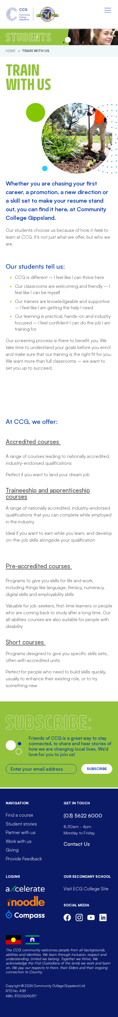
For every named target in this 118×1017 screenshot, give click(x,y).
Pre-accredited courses (39, 566)
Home (10, 51)
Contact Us (77, 844)
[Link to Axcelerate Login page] (25, 889)
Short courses (26, 642)
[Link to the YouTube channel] (91, 917)
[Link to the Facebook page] (67, 917)
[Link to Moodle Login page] (25, 901)
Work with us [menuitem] (19, 841)
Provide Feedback (24, 859)
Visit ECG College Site (86, 889)
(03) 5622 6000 (83, 815)
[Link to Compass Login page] (25, 915)
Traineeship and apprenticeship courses (48, 493)
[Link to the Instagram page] (79, 917)
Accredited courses (33, 441)
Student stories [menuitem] (21, 824)
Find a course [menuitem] (19, 815)
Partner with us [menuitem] (21, 832)
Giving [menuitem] (12, 850)
